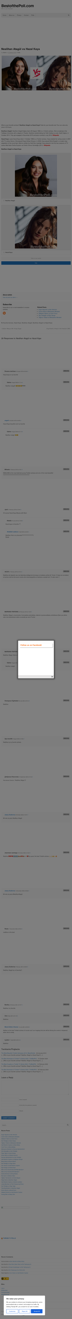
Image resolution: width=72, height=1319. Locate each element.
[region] (24, 1305)
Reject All (24, 1311)
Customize (12, 1311)
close (52, 677)
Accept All (37, 1311)
